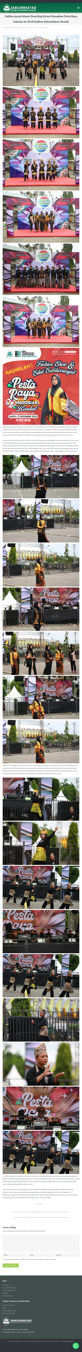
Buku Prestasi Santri (9, 1313)
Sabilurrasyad (69, 1341)
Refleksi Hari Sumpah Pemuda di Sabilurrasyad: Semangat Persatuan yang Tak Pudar (41, 1212)
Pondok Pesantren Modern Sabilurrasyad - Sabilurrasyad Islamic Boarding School (36, 1341)
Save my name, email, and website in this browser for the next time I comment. (31, 1259)
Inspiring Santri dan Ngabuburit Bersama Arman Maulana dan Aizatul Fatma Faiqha (40, 1217)
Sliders (41, 1204)
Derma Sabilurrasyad (9, 1290)
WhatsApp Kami (8, 1296)
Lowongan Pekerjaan (9, 1288)
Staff (4, 1308)
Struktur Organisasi (9, 1305)
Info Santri (6, 1285)
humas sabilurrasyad (26, 27)
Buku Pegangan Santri (9, 1310)
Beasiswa (5, 1293)
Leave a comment (42, 27)
